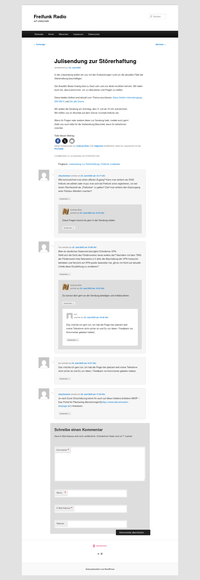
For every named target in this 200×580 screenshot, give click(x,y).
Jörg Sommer (64, 175)
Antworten (65, 198)
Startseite (39, 34)
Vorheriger (39, 44)
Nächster (161, 44)
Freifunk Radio (50, 16)
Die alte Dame (76, 101)
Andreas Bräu (82, 145)
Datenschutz (94, 34)
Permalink (58, 148)
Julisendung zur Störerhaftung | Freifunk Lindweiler (94, 164)
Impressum (78, 34)
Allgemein (98, 145)
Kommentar (63, 449)
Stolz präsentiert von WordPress (100, 569)
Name (61, 492)
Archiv (51, 34)
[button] (58, 141)
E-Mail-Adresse (64, 508)
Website (60, 523)
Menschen (63, 34)
